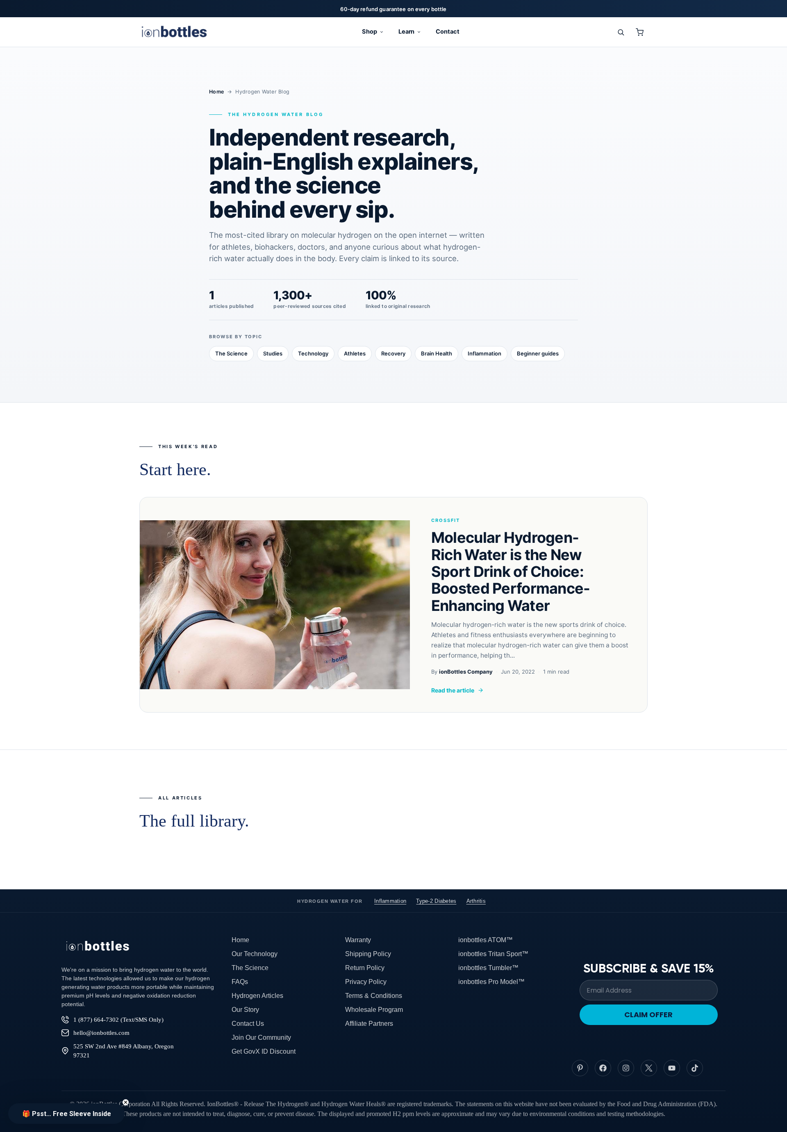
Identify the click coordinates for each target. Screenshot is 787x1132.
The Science (231, 353)
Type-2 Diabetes (436, 901)
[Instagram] (626, 1068)
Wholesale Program (374, 1009)
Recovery (393, 353)
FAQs (240, 981)
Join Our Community (261, 1037)
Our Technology (254, 953)
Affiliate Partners (369, 1023)
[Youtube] (672, 1068)
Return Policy (364, 967)
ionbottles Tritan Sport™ (493, 953)
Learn (406, 31)
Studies (272, 353)
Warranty (358, 939)
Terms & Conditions (373, 995)
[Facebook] (603, 1068)
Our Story (245, 1009)
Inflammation (484, 353)
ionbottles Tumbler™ (488, 967)
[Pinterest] (580, 1068)
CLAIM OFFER (648, 1014)
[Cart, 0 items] (639, 32)
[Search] (620, 32)
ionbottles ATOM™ (485, 939)
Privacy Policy (366, 981)
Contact (447, 31)
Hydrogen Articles (257, 995)
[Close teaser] (126, 1102)
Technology (313, 353)
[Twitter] (649, 1068)
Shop (369, 31)
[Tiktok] (695, 1068)
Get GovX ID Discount (264, 1051)
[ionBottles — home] (174, 32)
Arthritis (476, 901)
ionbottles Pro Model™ (491, 981)
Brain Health (436, 353)
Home (216, 92)
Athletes (355, 353)
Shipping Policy (368, 953)
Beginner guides (538, 353)
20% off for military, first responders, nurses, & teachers (393, 9)
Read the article (452, 690)
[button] (66, 1113)
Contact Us (248, 1023)
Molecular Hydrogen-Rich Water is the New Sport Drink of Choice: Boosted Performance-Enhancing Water (510, 571)
